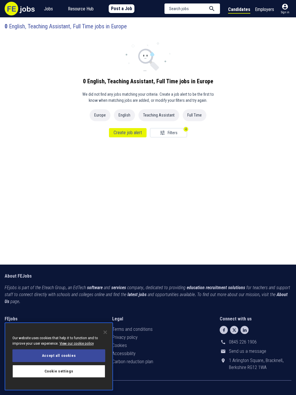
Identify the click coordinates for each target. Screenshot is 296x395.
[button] (192, 8)
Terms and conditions (132, 329)
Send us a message (247, 351)
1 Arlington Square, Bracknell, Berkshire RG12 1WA (256, 364)
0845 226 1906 (243, 342)
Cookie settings (59, 371)
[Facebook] (224, 330)
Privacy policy (125, 337)
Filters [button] (172, 132)
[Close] (105, 332)
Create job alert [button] (128, 132)
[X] (234, 330)
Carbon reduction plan (132, 361)
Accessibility (124, 353)
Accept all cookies (59, 355)
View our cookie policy (77, 343)
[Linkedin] (244, 330)
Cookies (119, 345)
